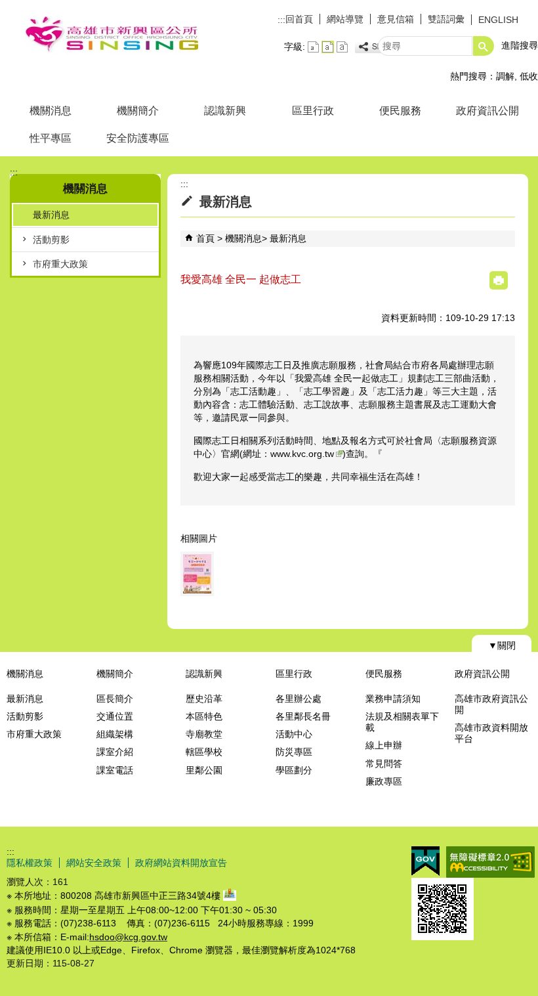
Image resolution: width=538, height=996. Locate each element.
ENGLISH (498, 19)
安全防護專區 (137, 138)
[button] (483, 46)
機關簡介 (138, 110)
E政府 (425, 861)
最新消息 (51, 214)
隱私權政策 (29, 862)
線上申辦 (383, 745)
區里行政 (313, 110)
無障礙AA (490, 862)
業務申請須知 (393, 698)
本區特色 (204, 716)
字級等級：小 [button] (313, 47)
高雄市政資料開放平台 (491, 733)
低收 (529, 76)
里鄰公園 (204, 770)
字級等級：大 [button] (342, 47)
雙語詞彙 (446, 19)
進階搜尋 (519, 45)
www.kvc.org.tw (302, 453)
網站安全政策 (93, 862)
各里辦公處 (298, 698)
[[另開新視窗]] (376, 47)
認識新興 (225, 110)
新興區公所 (111, 35)
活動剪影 (51, 239)
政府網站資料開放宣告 (181, 862)
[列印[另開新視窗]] (498, 280)
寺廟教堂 (204, 734)
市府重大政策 (60, 264)
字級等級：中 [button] (327, 47)
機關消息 (51, 110)
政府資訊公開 (487, 110)
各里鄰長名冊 (303, 716)
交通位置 (114, 716)
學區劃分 (294, 770)
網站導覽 (345, 19)
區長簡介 (114, 698)
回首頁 (299, 19)
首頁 (205, 238)
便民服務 (400, 110)
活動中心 (294, 734)
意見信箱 (395, 19)
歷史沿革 (204, 698)
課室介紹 (114, 752)
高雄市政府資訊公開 (491, 704)
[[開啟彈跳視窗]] (197, 574)
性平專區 (51, 138)
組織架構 (114, 734)
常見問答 (383, 763)
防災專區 (294, 752)
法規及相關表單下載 (402, 722)
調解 (505, 76)
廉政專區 (383, 781)
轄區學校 (204, 752)
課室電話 (114, 770)
